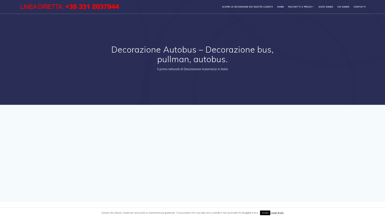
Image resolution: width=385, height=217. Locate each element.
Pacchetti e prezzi (300, 6)
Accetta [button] (265, 212)
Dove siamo (326, 6)
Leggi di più (277, 212)
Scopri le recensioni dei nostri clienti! (247, 6)
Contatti (360, 6)
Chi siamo (343, 6)
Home (280, 6)
